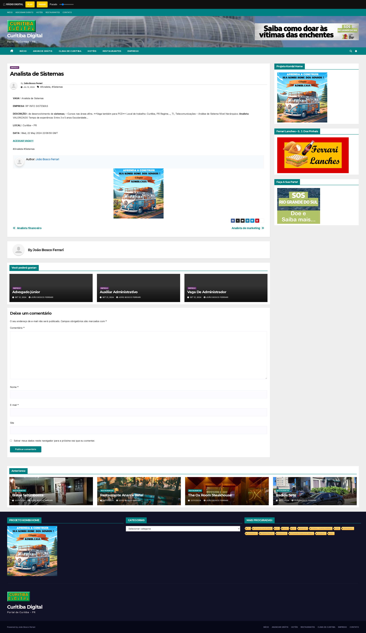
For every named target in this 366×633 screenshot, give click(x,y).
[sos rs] (298, 205)
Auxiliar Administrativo (119, 292)
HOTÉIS (39, 12)
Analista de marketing (246, 228)
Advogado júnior (26, 292)
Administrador (348, 528)
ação (331, 533)
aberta (285, 528)
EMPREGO (133, 51)
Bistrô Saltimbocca (27, 495)
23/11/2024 (20, 500)
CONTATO (67, 12)
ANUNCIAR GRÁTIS (280, 627)
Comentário (17, 327)
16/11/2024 (284, 500)
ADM (337, 528)
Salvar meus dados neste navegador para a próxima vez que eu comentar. (54, 440)
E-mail (14, 404)
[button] (351, 51)
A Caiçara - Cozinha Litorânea (321, 528)
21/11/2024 (196, 500)
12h (277, 528)
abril (293, 528)
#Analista (45, 86)
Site (12, 422)
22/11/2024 (108, 500)
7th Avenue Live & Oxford (262, 528)
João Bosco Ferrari (33, 83)
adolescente (282, 533)
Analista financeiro (29, 228)
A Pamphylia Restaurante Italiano (302, 533)
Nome (14, 387)
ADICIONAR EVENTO (24, 12)
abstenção (303, 528)
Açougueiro (321, 533)
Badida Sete (286, 495)
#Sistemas (57, 86)
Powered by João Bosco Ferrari (21, 627)
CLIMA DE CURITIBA (70, 51)
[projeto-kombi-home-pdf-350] (139, 193)
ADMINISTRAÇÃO (267, 533)
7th (248, 528)
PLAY (30, 4)
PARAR (42, 4)
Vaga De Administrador (206, 292)
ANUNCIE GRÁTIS (42, 51)
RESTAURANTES (53, 12)
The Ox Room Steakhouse (210, 495)
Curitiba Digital (24, 36)
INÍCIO (10, 12)
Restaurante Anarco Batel (121, 495)
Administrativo (251, 533)
